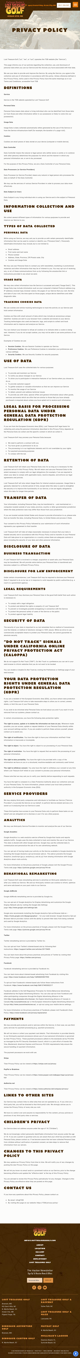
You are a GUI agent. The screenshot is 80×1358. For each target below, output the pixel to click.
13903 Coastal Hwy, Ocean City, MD (41, 5)
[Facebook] (35, 1287)
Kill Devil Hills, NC (9, 1306)
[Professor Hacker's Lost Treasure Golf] (40, 1231)
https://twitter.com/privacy (30, 957)
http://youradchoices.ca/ (20, 1002)
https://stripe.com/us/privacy (44, 1064)
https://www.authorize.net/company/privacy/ (50, 1089)
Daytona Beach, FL (48, 1340)
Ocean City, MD (8, 1312)
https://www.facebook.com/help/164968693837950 (29, 977)
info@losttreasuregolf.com (40, 1241)
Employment (40, 1259)
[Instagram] (40, 1287)
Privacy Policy (38, 1351)
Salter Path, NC (47, 1306)
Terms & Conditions (47, 1351)
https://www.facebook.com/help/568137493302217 (32, 985)
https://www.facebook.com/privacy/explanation (28, 1013)
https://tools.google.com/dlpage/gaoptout (20, 916)
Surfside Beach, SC (48, 1343)
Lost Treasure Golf (40, 1262)
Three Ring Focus (65, 1351)
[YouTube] (45, 1287)
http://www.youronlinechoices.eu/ (23, 1004)
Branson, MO (7, 1304)
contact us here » (68, 1353)
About (40, 1245)
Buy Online (64, 5)
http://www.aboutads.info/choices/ (21, 999)
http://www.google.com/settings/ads (23, 908)
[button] (75, 4)
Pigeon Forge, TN (8, 1314)
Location (40, 1249)
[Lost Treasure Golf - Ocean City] (15, 9)
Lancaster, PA (46, 1319)
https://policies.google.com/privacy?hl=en (34, 868)
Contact (40, 1255)
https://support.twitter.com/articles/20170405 (32, 949)
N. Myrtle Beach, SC (9, 1309)
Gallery (40, 1252)
